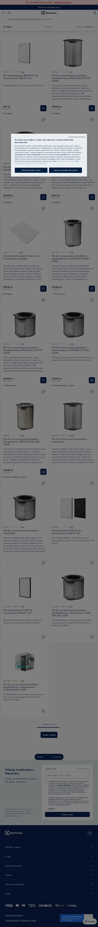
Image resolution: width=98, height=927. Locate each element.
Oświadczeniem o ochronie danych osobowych (30, 163)
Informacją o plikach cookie (65, 161)
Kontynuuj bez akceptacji (77, 137)
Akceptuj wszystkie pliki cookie (65, 170)
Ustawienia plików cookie (31, 170)
